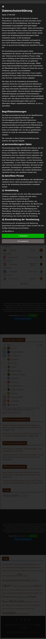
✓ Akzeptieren (23, 236)
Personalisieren (23, 241)
